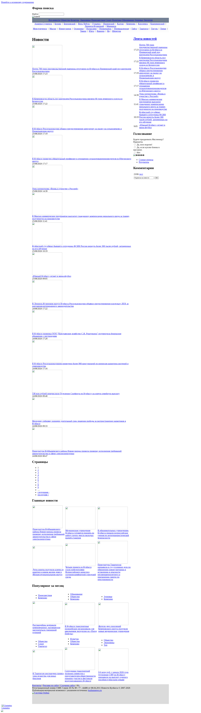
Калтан (120, 24)
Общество (65, 20)
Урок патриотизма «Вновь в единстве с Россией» (55, 189)
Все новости (54, 20)
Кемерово (130, 24)
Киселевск (143, 24)
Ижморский (108, 24)
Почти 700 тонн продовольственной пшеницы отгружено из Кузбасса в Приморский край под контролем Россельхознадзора (153, 50)
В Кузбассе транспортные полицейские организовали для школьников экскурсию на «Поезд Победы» (81, 630)
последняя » (43, 495)
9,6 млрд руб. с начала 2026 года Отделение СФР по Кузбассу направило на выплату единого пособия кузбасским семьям (113, 676)
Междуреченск (40, 29)
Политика (116, 20)
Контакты (36, 685)
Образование (128, 20)
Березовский (69, 24)
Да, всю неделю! (144, 144)
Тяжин (83, 31)
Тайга (134, 29)
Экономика (85, 20)
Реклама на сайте (51, 685)
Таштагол (143, 29)
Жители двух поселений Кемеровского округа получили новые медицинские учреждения (113, 628)
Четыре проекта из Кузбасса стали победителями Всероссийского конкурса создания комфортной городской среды (80, 572)
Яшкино (100, 31)
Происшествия (98, 20)
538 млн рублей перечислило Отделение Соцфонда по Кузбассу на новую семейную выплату (76, 393)
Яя (108, 31)
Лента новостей (145, 38)
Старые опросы (146, 160)
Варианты (138, 142)
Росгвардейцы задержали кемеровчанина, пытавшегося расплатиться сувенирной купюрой (46, 629)
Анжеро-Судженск (43, 24)
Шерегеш (116, 31)
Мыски (52, 29)
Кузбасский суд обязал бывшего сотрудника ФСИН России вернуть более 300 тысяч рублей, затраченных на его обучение (153, 117)
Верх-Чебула (84, 24)
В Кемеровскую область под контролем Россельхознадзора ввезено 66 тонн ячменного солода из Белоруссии (153, 61)
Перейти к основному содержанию (17, 2)
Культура (75, 20)
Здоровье (139, 20)
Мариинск (111, 26)
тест (141, 174)
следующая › (43, 492)
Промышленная (121, 29)
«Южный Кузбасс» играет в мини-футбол (51, 276)
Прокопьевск (105, 29)
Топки (163, 29)
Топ (105, 645)
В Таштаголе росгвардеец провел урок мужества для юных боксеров (48, 676)
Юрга (91, 31)
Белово (58, 24)
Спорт (108, 20)
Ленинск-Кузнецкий (94, 26)
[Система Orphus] (40, 693)
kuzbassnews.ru (95, 690)
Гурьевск (96, 24)
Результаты (144, 162)
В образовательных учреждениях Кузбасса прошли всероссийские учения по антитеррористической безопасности (113, 534)
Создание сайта (67, 685)
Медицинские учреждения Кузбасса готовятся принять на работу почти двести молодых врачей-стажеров (79, 534)
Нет (138, 152)
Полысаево (91, 29)
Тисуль (154, 29)
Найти (35, 14)
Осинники (79, 29)
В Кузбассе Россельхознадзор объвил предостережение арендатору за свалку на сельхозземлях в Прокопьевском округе (152, 73)
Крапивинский (157, 24)
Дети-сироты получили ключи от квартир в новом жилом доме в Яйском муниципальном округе (48, 572)
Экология (148, 20)
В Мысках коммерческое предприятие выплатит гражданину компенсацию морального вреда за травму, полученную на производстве (153, 104)
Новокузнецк (65, 29)
